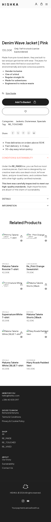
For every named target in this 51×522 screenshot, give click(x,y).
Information (9, 205)
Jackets (20, 121)
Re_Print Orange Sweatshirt (35, 267)
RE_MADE (6, 438)
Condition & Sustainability (17, 157)
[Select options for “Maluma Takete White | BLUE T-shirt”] (21, 333)
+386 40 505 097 (10, 399)
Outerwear (30, 121)
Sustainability (8, 463)
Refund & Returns (10, 412)
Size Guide (11, 93)
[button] (21, 236)
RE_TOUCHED (15, 124)
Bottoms (30, 312)
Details (6, 198)
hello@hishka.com (10, 395)
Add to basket (23, 102)
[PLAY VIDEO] (43, 13)
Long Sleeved (32, 264)
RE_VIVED (7, 446)
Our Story (6, 459)
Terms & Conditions (11, 416)
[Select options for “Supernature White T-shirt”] (21, 284)
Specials (41, 121)
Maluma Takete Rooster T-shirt (10, 267)
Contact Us (7, 467)
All (3, 434)
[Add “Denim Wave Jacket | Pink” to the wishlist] (25, 111)
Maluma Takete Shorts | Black (35, 316)
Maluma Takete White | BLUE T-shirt (12, 364)
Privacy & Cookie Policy (13, 421)
